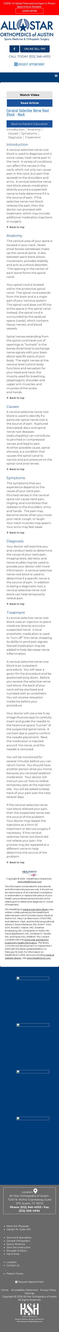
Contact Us (13, 1265)
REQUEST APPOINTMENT (31, 64)
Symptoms (29, 133)
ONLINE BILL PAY (35, 49)
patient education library (36, 909)
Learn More (29, 10)
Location (12, 1262)
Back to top (17, 227)
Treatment (33, 137)
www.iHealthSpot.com (30, 881)
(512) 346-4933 (39, 56)
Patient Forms (15, 1273)
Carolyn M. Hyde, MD (19, 1229)
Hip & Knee (13, 1254)
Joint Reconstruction (18, 1247)
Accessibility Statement (24, 1290)
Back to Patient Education (29, 124)
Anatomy (34, 129)
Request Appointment (30, 1281)
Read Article (30, 103)
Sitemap (29, 1293)
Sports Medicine (16, 1244)
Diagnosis (15, 137)
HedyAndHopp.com (35, 1321)
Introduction (16, 129)
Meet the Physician (18, 1226)
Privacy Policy (48, 1290)
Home (5, 1290)
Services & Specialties (19, 1237)
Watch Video (29, 95)
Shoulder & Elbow (17, 1250)
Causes (13, 133)
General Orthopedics (18, 1240)
